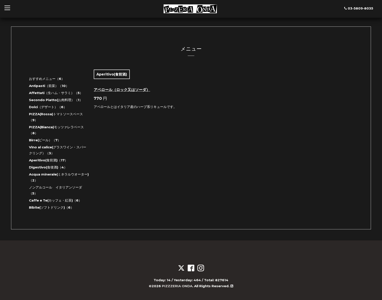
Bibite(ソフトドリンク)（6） (51, 207)
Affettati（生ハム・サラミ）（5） (56, 93)
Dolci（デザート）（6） (48, 107)
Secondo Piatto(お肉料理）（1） (56, 100)
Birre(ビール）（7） (45, 140)
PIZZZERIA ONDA (177, 286)
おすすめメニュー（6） (47, 79)
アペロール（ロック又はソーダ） (122, 89)
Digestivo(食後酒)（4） (48, 167)
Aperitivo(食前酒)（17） (48, 160)
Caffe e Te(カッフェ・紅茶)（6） (55, 200)
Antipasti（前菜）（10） (49, 86)
